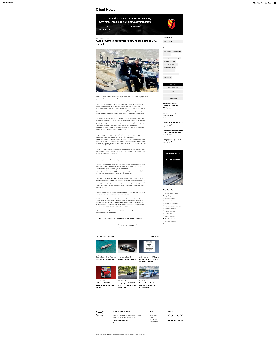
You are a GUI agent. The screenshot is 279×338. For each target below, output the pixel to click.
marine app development (170, 58)
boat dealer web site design (170, 64)
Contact (268, 3)
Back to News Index (128, 225)
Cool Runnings (167, 77)
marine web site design (169, 61)
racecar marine (177, 51)
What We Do (258, 3)
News (151, 317)
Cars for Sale (153, 319)
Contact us (116, 323)
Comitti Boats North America (171, 74)
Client (106, 38)
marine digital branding (169, 67)
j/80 (179, 58)
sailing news (167, 54)
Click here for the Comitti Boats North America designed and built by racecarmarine (119, 218)
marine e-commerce (169, 70)
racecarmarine (167, 51)
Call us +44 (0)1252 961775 (120, 320)
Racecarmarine (154, 321)
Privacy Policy (142, 334)
